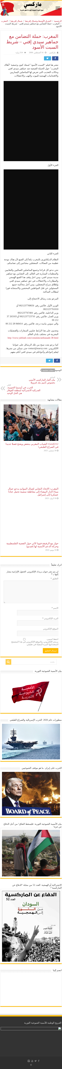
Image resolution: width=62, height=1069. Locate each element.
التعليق (54, 578)
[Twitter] (35, 1061)
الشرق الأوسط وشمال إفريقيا (38, 21)
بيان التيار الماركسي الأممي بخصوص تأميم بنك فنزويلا (42, 380)
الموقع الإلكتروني (50, 629)
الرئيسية (58, 21)
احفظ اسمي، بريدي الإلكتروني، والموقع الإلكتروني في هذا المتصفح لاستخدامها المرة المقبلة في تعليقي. (34, 642)
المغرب (4, 21)
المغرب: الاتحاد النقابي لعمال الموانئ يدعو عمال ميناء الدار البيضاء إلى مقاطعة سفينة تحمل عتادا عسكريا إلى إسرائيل (33, 491)
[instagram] (28, 1061)
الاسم (55, 608)
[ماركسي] (31, 8)
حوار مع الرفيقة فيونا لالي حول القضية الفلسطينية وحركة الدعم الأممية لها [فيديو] (32, 545)
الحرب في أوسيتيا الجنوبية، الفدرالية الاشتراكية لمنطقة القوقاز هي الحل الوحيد (23, 389)
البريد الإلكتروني (50, 618)
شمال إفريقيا (16, 21)
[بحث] (8, 662)
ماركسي (52, 52)
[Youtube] (32, 1061)
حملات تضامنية (48, 370)
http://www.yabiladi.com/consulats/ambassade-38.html (33, 338)
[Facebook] (39, 1061)
